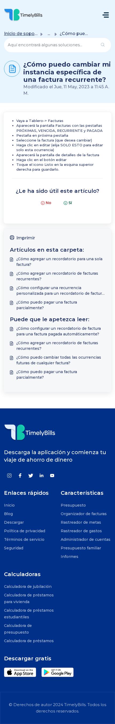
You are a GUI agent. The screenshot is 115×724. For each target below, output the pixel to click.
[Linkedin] (41, 475)
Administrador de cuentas (85, 539)
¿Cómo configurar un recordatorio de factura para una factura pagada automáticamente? (58, 331)
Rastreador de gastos (81, 530)
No (48, 202)
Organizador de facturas (84, 513)
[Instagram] (9, 475)
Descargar (14, 522)
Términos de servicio (24, 539)
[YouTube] (52, 475)
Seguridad (13, 548)
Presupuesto (73, 505)
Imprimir (25, 237)
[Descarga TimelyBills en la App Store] (22, 672)
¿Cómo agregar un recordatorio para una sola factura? (59, 261)
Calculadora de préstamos (29, 640)
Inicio (9, 505)
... (49, 33)
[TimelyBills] (23, 14)
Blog (8, 513)
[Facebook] (20, 475)
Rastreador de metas (81, 522)
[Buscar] (102, 45)
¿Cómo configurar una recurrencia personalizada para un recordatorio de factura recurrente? (60, 290)
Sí (70, 202)
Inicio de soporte (22, 33)
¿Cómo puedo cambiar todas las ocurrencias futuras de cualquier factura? (58, 360)
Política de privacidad (24, 530)
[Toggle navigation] (105, 15)
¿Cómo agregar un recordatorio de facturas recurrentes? (57, 276)
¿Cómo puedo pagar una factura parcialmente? (46, 305)
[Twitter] (30, 475)
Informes (69, 556)
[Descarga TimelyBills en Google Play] (60, 672)
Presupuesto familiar (81, 548)
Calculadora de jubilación (28, 586)
